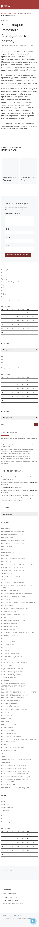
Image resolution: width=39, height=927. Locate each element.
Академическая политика (12, 534)
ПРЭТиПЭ (5, 712)
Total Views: (7, 900)
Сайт (7, 246)
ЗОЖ (3, 579)
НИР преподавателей (10, 642)
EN (2, 362)
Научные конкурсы (9, 623)
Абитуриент (6, 528)
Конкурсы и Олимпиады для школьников (19, 602)
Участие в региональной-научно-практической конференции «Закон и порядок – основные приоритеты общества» (19, 498)
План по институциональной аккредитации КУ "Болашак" (14, 685)
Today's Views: (8, 897)
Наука (3, 617)
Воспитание (6, 561)
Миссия (3, 816)
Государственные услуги (12, 567)
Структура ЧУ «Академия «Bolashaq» (13, 282)
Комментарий (12, 214)
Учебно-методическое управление (16, 759)
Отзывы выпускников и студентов (12, 300)
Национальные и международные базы (18, 633)
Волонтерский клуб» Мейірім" (13, 558)
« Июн (3, 336)
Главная (3, 13)
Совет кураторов (8, 733)
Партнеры (5, 681)
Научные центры (8, 630)
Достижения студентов (11, 576)
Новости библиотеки (10, 654)
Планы (4, 689)
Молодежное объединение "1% (14, 614)
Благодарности (6, 297)
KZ (2, 356)
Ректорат (5, 721)
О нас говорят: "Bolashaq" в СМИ (15, 663)
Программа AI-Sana (9, 703)
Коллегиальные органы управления (16, 593)
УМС (3, 753)
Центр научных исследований (14, 768)
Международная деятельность (14, 608)
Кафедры (4, 294)
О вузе (4, 660)
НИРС (3, 648)
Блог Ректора (12, 13)
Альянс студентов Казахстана (14, 540)
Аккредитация (7, 537)
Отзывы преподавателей (11, 672)
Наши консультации (9, 636)
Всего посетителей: (10, 903)
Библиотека (5, 288)
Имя (7, 229)
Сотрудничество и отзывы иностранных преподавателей (18, 740)
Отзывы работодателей (11, 675)
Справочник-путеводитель (12, 747)
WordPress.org (5, 810)
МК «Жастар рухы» (9, 611)
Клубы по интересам (10, 590)
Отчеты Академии (9, 678)
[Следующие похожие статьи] (35, 153)
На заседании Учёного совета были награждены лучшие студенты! (19, 462)
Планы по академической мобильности (18, 692)
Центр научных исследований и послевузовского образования (15, 773)
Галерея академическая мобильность (13, 368)
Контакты (4, 291)
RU (2, 359)
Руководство (5, 279)
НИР (3, 639)
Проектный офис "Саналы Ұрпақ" (15, 706)
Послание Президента (10, 700)
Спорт (4, 744)
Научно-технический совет (13, 620)
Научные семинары (9, 626)
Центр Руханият (8, 785)
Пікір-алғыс (7, 180)
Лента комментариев (7, 807)
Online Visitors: (8, 893)
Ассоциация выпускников (12, 543)
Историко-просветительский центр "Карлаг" (16, 586)
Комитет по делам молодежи (14, 596)
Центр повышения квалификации (15, 777)
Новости (4, 273)
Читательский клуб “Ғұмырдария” (15, 788)
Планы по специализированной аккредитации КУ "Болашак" (15, 696)
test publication (17, 487)
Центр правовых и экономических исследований (16, 781)
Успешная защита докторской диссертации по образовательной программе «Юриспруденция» (16, 457)
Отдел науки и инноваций (12, 669)
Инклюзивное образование (13, 582)
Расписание (6, 718)
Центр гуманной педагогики (13, 765)
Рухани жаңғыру (8, 727)
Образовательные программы (10, 285)
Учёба (3, 756)
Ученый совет (7, 762)
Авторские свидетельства (12, 531)
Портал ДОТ (5, 270)
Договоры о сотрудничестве (13, 570)
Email (8, 237)
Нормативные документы (12, 657)
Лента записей (5, 804)
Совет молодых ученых (11, 736)
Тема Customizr (28, 918)
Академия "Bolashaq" (9, 45)
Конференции (7, 605)
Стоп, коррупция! (8, 750)
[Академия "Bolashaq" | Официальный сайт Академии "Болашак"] (5, 6)
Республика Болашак (10, 724)
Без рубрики (6, 546)
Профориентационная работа (14, 709)
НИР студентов (7, 645)
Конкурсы (5, 599)
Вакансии (5, 555)
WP (14, 918)
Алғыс (23, 180)
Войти (3, 801)
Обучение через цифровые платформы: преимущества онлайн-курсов (18, 445)
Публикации (6, 715)
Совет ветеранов (8, 730)
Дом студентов (7, 573)
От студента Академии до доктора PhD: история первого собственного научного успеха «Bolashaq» (19, 440)
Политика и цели (6, 822)
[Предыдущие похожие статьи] (31, 153)
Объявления (5, 276)
